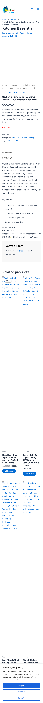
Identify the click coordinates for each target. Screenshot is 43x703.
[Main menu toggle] (38, 9)
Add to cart (9, 471)
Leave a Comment (10, 33)
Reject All (21, 698)
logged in (21, 251)
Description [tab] (7, 152)
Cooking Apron (12, 140)
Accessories (7, 92)
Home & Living (15, 85)
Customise (21, 692)
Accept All (21, 686)
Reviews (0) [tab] (7, 158)
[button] (32, 8)
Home (4, 85)
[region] (21, 683)
